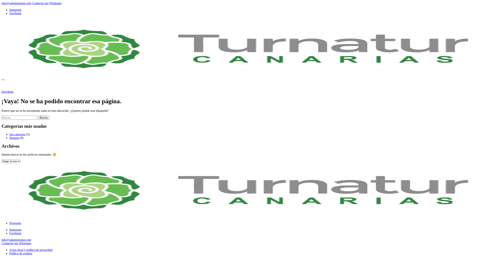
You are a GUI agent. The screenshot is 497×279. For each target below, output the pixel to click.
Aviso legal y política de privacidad (30, 249)
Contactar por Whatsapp (47, 3)
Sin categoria (17, 134)
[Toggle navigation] (3, 79)
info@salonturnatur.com (16, 3)
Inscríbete (7, 91)
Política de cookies (20, 253)
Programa (15, 85)
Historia (14, 138)
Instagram (15, 9)
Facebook (15, 13)
